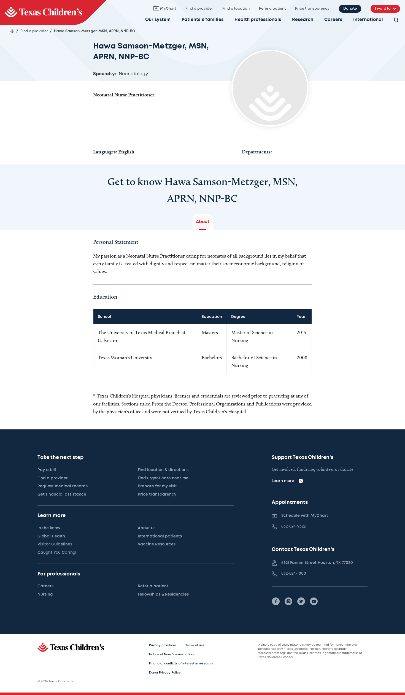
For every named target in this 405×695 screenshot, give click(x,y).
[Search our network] (396, 20)
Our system (158, 20)
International (368, 20)
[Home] (12, 31)
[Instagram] (288, 601)
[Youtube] (314, 601)
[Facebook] (276, 601)
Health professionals (257, 20)
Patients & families (202, 20)
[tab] (203, 222)
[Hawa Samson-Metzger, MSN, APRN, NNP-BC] (53, 12)
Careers (333, 20)
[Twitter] (301, 601)
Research (302, 20)
